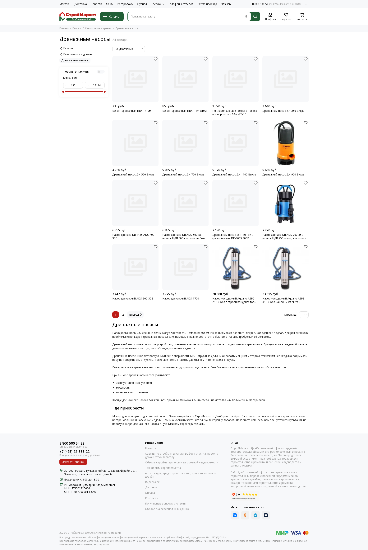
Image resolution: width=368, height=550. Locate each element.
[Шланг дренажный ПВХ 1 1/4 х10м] (185, 79)
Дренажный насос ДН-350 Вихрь (283, 110)
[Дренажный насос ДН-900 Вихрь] (285, 143)
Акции (109, 4)
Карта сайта (114, 532)
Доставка (80, 4)
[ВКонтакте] (235, 515)
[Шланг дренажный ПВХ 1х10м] (135, 79)
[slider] (63, 92)
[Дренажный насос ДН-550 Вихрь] (135, 143)
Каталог (76, 28)
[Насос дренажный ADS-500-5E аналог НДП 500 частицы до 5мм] (185, 203)
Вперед (134, 314)
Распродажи (125, 4)
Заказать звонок (73, 462)
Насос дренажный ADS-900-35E (132, 298)
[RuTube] (266, 515)
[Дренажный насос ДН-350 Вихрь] (285, 79)
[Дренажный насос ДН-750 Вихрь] (185, 143)
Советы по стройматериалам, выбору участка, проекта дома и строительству (181, 455)
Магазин (65, 4)
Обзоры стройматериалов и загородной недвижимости (181, 462)
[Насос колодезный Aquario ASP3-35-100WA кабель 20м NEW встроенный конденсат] (285, 267)
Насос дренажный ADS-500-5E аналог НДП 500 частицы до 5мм (183, 236)
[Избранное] (156, 59)
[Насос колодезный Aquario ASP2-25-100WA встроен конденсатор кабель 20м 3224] (235, 267)
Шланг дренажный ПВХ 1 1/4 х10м (184, 110)
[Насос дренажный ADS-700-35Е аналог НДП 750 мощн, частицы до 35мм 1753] (285, 203)
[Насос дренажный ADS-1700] (185, 267)
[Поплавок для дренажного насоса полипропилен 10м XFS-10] (235, 79)
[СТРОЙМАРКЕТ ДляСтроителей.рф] (77, 16)
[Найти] (255, 16)
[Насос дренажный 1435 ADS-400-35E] (135, 203)
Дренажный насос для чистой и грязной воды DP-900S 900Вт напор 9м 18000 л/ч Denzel (232, 236)
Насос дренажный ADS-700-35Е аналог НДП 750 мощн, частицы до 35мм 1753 (285, 236)
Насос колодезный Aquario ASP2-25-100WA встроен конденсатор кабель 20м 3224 (233, 300)
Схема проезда (207, 4)
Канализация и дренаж (98, 28)
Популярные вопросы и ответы (165, 503)
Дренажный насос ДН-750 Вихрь (183, 174)
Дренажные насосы (75, 60)
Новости (96, 4)
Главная (64, 28)
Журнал (142, 4)
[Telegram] (255, 515)
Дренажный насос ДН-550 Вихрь (133, 174)
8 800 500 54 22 (262, 4)
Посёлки (156, 4)
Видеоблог (152, 482)
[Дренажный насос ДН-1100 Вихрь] (235, 143)
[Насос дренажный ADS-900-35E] (135, 267)
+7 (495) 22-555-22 (74, 451)
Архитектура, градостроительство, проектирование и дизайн (180, 474)
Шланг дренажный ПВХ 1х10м (131, 110)
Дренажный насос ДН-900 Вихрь (283, 174)
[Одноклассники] (245, 515)
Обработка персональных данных (167, 509)
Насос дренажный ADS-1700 (180, 298)
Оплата (150, 493)
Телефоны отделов (181, 4)
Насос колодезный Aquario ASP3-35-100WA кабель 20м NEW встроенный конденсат (283, 300)
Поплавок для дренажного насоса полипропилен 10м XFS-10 (234, 112)
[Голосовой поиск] (246, 16)
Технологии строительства (163, 468)
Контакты (151, 498)
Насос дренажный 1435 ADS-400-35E (133, 236)
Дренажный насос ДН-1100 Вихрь (234, 174)
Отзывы (226, 4)
